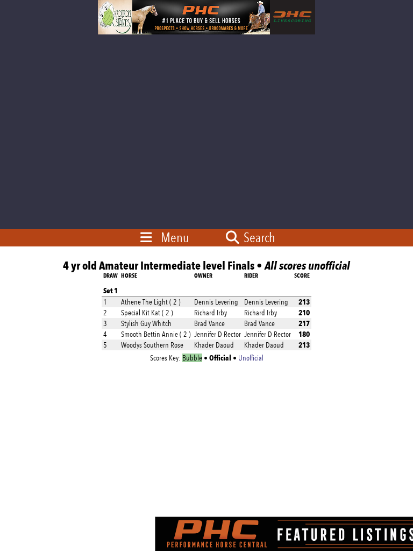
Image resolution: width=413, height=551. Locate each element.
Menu (175, 237)
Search (258, 237)
